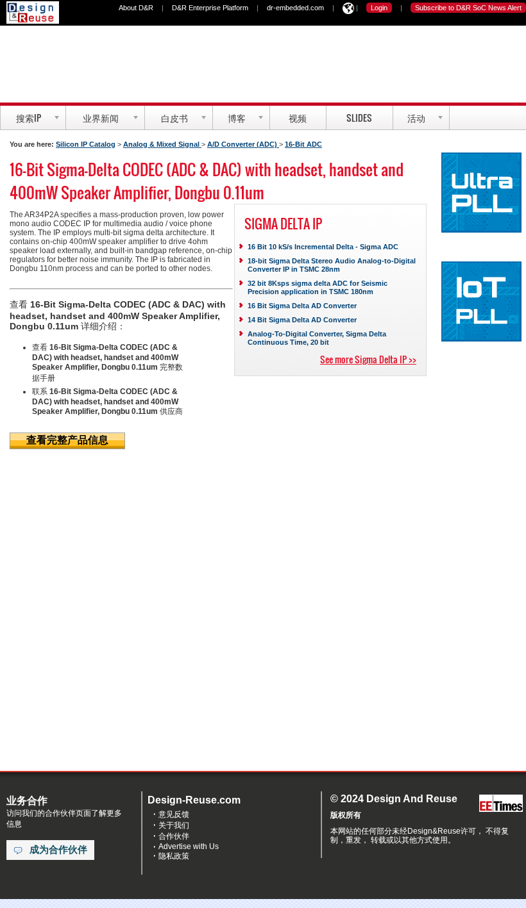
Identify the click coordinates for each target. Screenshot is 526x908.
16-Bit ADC (303, 144)
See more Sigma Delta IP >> (368, 359)
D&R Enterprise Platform (210, 8)
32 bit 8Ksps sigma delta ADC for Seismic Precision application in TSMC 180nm (317, 287)
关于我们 (173, 825)
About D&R (136, 8)
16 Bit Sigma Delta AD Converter (302, 306)
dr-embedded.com (295, 8)
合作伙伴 (173, 836)
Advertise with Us (188, 846)
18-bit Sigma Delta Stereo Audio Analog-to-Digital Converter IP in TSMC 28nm (332, 265)
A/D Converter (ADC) (243, 144)
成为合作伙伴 (58, 850)
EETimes (501, 804)
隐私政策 (173, 856)
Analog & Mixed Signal (162, 144)
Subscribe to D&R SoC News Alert (468, 8)
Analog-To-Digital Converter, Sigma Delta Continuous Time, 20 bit (317, 338)
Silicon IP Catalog (85, 144)
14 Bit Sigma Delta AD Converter (302, 320)
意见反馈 (173, 814)
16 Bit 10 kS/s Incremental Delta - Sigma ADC (323, 247)
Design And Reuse (32, 12)
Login (379, 8)
